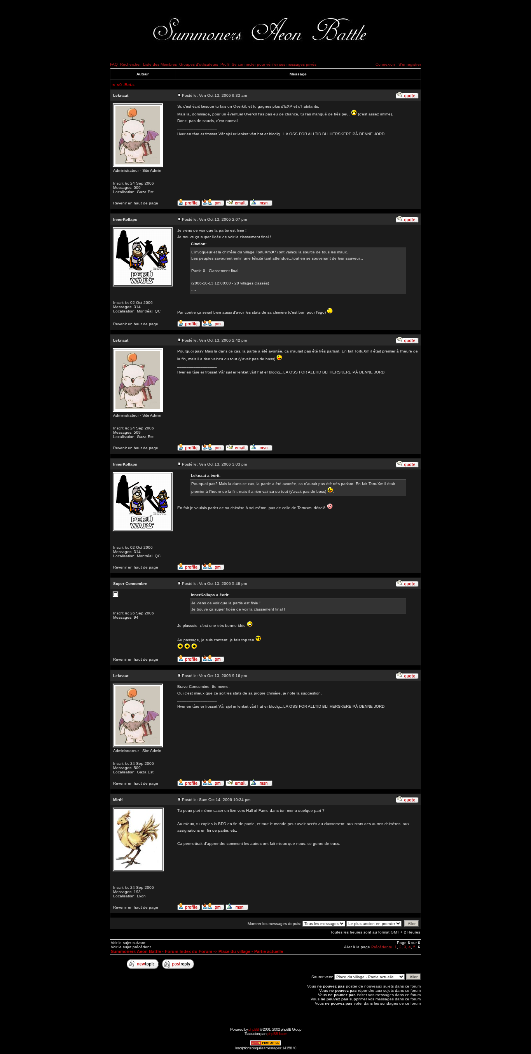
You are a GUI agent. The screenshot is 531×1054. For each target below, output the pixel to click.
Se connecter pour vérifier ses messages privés (274, 64)
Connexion (385, 64)
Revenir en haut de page (135, 203)
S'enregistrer (409, 64)
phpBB (253, 1029)
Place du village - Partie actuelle (250, 951)
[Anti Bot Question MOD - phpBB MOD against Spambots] (265, 1044)
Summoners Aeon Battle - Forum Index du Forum (161, 951)
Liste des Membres (160, 64)
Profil (224, 64)
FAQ (114, 64)
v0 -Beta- (126, 84)
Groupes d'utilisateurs (198, 64)
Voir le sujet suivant (128, 943)
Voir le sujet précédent (131, 947)
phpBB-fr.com (277, 1033)
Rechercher (130, 64)
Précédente (381, 947)
